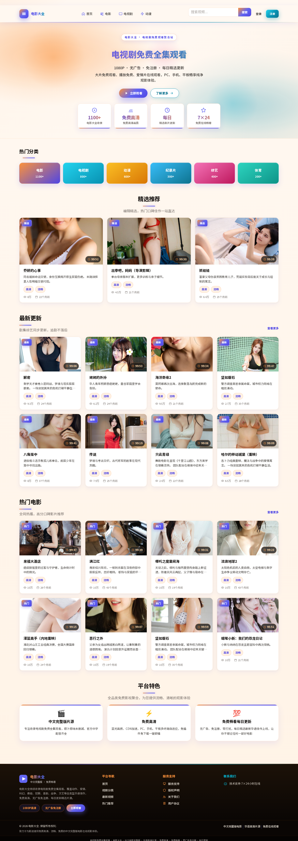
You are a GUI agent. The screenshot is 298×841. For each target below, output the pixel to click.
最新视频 (108, 797)
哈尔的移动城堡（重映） (240, 454)
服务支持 (173, 784)
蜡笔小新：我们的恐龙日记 (242, 638)
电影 (108, 14)
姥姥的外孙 (98, 377)
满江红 (94, 561)
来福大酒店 (32, 561)
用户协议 (173, 803)
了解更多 (162, 93)
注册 (272, 13)
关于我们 (173, 797)
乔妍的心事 (32, 270)
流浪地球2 (229, 561)
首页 (89, 14)
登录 (259, 14)
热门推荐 (108, 803)
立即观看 (136, 93)
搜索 (245, 12)
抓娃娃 (204, 270)
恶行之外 (96, 638)
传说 (92, 454)
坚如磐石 (228, 377)
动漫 (148, 14)
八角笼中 (30, 454)
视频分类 (108, 790)
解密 (27, 377)
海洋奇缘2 (163, 377)
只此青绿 (162, 454)
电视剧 (128, 14)
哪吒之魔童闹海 (167, 561)
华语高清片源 (252, 826)
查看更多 (273, 328)
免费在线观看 (271, 826)
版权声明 (173, 790)
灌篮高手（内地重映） (41, 638)
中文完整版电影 (232, 826)
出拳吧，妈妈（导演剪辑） (132, 270)
